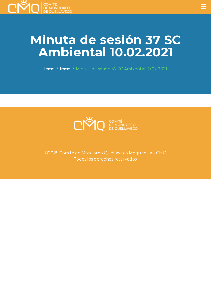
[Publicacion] (65, 68)
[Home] (49, 68)
